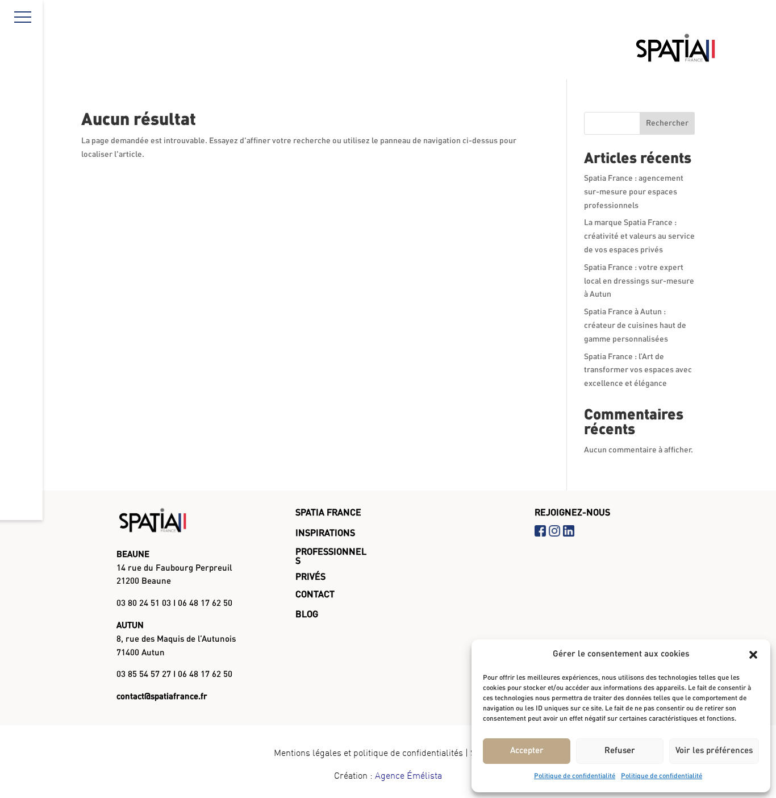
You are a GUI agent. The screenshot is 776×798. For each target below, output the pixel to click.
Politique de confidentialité (574, 776)
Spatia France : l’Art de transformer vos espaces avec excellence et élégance (638, 370)
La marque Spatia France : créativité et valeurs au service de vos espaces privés (639, 236)
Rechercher (667, 123)
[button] (753, 654)
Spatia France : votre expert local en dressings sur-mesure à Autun (639, 281)
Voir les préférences (714, 751)
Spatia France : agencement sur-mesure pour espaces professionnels (633, 192)
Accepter (527, 751)
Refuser (619, 751)
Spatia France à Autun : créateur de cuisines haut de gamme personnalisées (635, 325)
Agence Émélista (408, 775)
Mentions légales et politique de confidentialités (368, 752)
